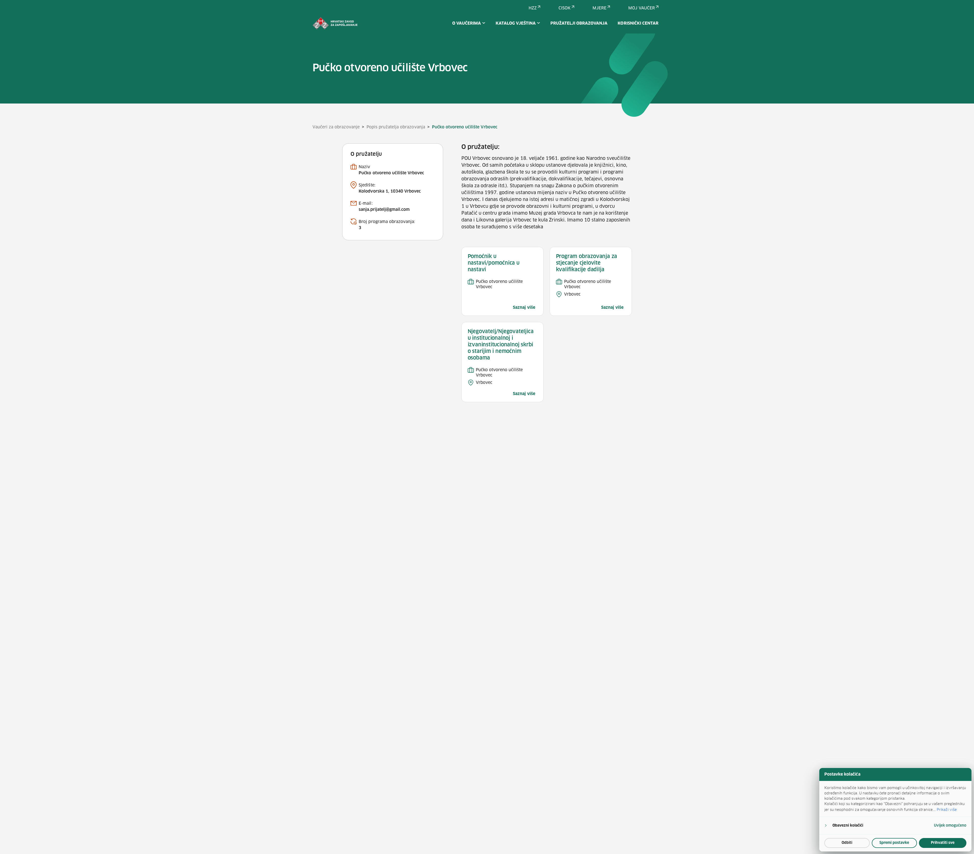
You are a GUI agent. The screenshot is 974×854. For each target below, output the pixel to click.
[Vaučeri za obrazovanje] (335, 23)
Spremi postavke (894, 843)
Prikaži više (947, 809)
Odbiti (847, 843)
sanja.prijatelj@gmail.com (384, 210)
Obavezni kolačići (847, 825)
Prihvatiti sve (942, 843)
